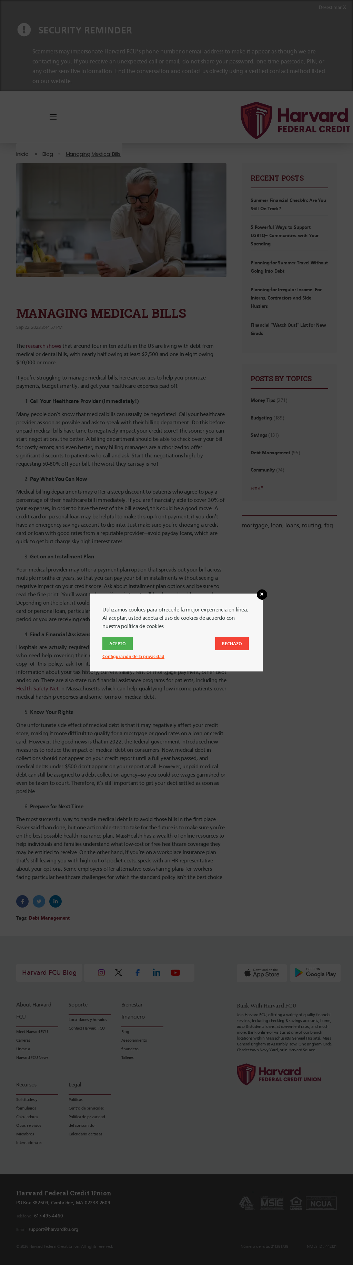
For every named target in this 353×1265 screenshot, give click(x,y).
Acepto (117, 643)
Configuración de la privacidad (133, 656)
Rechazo (232, 643)
